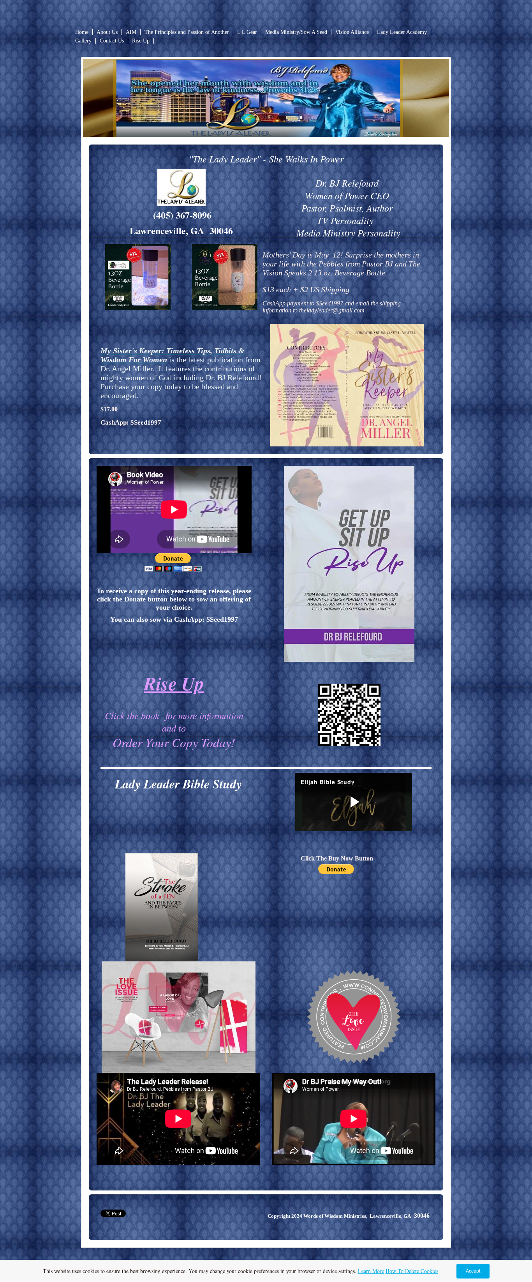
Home (81, 32)
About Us (107, 32)
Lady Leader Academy (402, 32)
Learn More (371, 1271)
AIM (131, 32)
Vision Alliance (352, 32)
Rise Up (141, 41)
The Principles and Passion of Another (186, 32)
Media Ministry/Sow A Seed (296, 32)
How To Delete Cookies (412, 1271)
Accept (473, 1271)
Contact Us (112, 41)
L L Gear (247, 32)
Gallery (83, 41)
